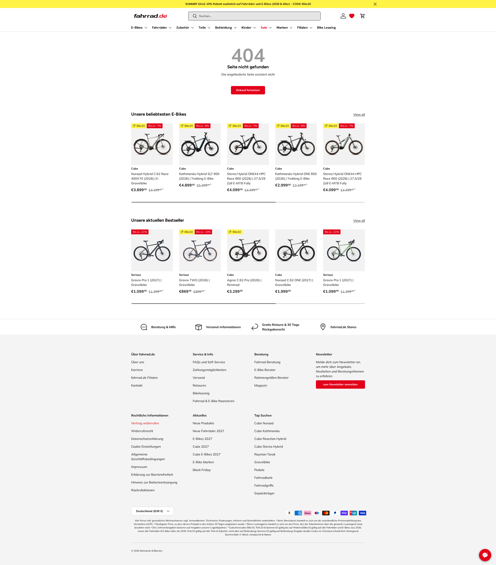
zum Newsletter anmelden (340, 384)
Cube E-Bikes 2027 (207, 454)
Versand (199, 378)
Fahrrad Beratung (267, 362)
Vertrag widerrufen (145, 423)
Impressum (139, 467)
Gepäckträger (264, 493)
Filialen (302, 27)
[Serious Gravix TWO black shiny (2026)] (200, 250)
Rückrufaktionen (143, 490)
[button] (351, 16)
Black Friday (202, 470)
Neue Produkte (203, 423)
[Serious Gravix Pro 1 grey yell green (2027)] (344, 250)
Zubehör (182, 27)
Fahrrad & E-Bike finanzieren (213, 401)
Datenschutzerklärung (147, 439)
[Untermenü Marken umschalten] (291, 27)
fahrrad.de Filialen (144, 378)
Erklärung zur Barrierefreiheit (152, 474)
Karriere (137, 370)
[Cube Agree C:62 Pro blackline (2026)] (248, 250)
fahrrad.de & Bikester (151, 550)
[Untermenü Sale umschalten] (270, 27)
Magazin (260, 385)
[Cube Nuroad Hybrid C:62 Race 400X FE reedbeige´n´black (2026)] (152, 144)
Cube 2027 (201, 446)
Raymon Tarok (264, 454)
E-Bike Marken (203, 462)
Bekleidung (223, 27)
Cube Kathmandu (267, 431)
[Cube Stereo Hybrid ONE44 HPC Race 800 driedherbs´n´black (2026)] (344, 144)
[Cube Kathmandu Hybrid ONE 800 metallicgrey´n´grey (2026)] (296, 144)
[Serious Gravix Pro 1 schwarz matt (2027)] (152, 250)
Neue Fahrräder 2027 (208, 431)
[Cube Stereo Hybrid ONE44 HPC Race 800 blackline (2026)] (248, 144)
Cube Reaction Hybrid (270, 439)
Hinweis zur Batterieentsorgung (154, 482)
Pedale (259, 470)
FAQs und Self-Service (209, 362)
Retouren (199, 385)
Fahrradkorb (263, 478)
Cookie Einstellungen (146, 446)
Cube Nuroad (264, 423)
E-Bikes (137, 27)
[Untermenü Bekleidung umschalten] (235, 27)
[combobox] (254, 16)
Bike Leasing (326, 27)
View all (359, 114)
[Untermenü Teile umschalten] (209, 27)
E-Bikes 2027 (202, 439)
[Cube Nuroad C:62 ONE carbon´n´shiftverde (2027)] (296, 250)
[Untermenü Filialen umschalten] (311, 27)
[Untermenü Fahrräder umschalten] (170, 27)
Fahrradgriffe (264, 485)
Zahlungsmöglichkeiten (209, 370)
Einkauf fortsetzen (248, 90)
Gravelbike (262, 462)
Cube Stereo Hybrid (268, 446)
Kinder (246, 27)
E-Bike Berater (265, 370)
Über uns (137, 362)
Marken (282, 27)
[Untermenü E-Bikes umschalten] (145, 27)
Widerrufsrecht (142, 431)
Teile (202, 27)
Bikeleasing (201, 393)
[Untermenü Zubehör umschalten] (192, 27)
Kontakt (136, 385)
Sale (264, 27)
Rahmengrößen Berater (271, 378)
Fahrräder (159, 27)
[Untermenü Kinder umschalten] (254, 27)
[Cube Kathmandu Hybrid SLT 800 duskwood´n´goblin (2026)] (200, 144)
